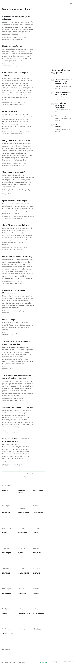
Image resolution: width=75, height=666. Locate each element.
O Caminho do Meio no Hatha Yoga (17, 256)
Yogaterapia (7, 633)
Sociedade (31, 216)
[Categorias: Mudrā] (24, 560)
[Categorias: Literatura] (24, 540)
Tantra (20, 464)
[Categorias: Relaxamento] (24, 581)
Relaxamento (23, 573)
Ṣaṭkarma (6, 593)
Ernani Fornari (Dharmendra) (10, 216)
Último (26, 476)
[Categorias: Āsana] (8, 498)
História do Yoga (61, 116)
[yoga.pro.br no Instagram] (30, 661)
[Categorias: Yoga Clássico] (24, 621)
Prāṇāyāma (16, 311)
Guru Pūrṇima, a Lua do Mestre (16, 225)
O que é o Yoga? (9, 319)
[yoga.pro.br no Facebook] (27, 661)
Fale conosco (43, 662)
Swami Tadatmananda (8, 132)
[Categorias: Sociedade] (24, 601)
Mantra (36, 533)
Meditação (16, 64)
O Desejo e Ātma (9, 111)
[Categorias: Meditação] (8, 560)
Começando (16, 333)
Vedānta (26, 132)
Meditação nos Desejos (12, 46)
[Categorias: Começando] (39, 498)
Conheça (20, 132)
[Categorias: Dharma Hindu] (24, 520)
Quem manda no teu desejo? (14, 201)
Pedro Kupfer (6, 37)
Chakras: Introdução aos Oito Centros (62, 93)
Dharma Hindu (23, 247)
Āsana (14, 281)
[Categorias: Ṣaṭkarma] (8, 601)
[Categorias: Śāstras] (39, 581)
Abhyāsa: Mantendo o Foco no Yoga (17, 407)
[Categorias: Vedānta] (8, 621)
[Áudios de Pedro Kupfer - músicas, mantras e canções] (36, 661)
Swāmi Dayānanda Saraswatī (11, 190)
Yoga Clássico (24, 613)
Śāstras (21, 367)
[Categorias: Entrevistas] (39, 520)
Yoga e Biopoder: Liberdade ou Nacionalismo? (61, 105)
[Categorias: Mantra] (39, 540)
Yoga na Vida (22, 37)
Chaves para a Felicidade (60, 126)
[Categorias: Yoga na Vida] (39, 621)
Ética (4, 533)
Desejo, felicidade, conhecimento (16, 140)
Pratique (15, 37)
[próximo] (42, 474)
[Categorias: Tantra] (39, 601)
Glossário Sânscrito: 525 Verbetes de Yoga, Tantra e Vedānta (63, 81)
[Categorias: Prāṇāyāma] (39, 560)
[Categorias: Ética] (8, 540)
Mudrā (20, 553)
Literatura (22, 533)
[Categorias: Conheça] (8, 520)
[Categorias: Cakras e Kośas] (24, 500)
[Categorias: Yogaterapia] (8, 641)
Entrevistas (38, 513)
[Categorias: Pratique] (8, 581)
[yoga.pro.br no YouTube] (33, 661)
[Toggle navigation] (70, 3)
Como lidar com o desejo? (13, 172)
